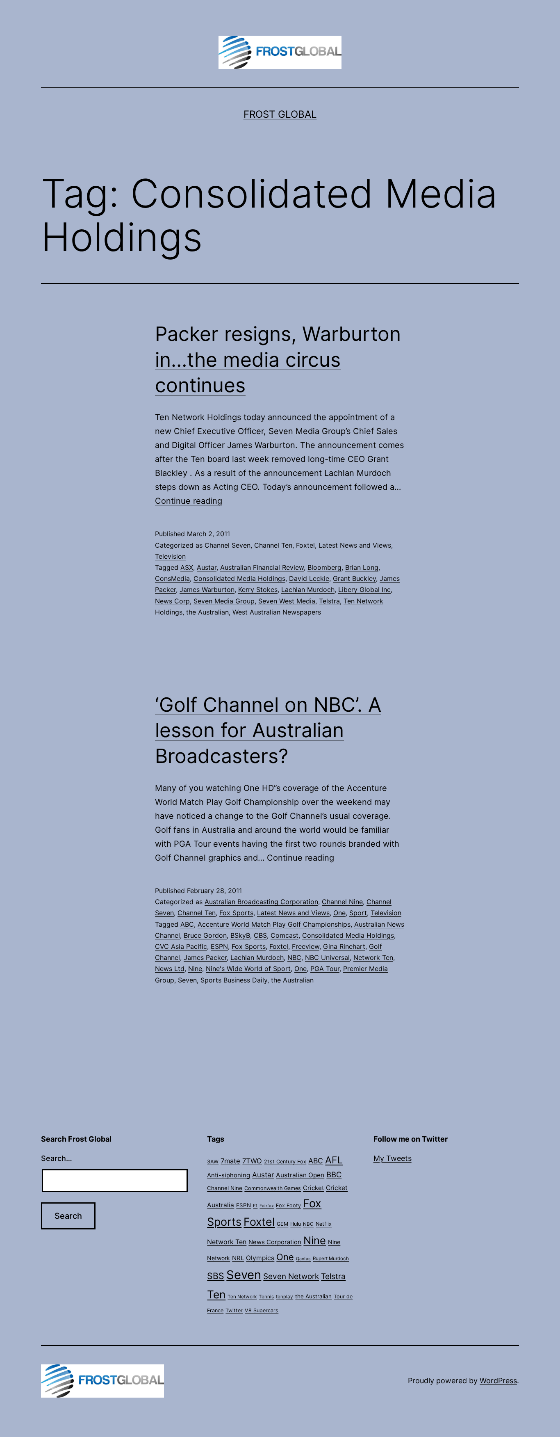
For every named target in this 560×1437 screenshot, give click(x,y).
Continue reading (188, 501)
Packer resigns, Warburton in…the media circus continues (278, 359)
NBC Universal (327, 957)
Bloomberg (324, 567)
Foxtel (305, 545)
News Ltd (169, 968)
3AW (213, 1161)
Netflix (324, 1224)
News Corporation (274, 1242)
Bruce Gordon (205, 935)
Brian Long (361, 567)
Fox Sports (236, 913)
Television (170, 556)
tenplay (284, 1297)
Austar (206, 567)
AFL (334, 1160)
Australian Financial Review (262, 567)
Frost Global (280, 114)
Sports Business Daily (233, 980)
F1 (255, 1206)
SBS (215, 1275)
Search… (56, 1158)
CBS (260, 935)
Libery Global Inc (364, 589)
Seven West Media (286, 601)
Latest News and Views (355, 545)
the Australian (207, 612)
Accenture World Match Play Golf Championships (274, 924)
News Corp (172, 601)
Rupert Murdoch (331, 1258)
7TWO (252, 1161)
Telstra (329, 601)
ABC (187, 924)
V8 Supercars (261, 1310)
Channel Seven (227, 545)
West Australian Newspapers (276, 612)
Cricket (313, 1188)
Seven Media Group (224, 601)
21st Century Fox (285, 1161)
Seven (187, 980)
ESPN (219, 946)
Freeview (305, 946)
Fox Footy (288, 1205)
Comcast (284, 935)
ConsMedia (172, 578)
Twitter (234, 1310)
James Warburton (207, 589)
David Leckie (309, 578)
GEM (282, 1224)
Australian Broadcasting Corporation (261, 902)
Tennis (266, 1297)
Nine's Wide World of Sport (248, 968)
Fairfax (267, 1206)
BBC (333, 1174)
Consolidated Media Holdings (239, 578)
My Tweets (392, 1158)
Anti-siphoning (228, 1175)
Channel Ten (273, 545)
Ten (216, 1294)
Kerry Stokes (258, 589)
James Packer (205, 957)
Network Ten (373, 957)
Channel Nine (342, 902)
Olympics (260, 1258)
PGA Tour (324, 968)
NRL (238, 1258)
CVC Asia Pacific (181, 946)
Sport (358, 913)
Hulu (295, 1224)
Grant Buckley (354, 578)
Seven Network (291, 1276)
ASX (186, 567)
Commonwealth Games (272, 1188)
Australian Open (300, 1175)
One (339, 913)
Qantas (303, 1258)
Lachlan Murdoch (308, 589)
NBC (294, 957)
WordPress (498, 1380)
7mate (230, 1161)
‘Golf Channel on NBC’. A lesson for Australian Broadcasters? (268, 730)
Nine (195, 968)
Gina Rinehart (344, 946)
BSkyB (240, 935)
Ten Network (242, 1297)
